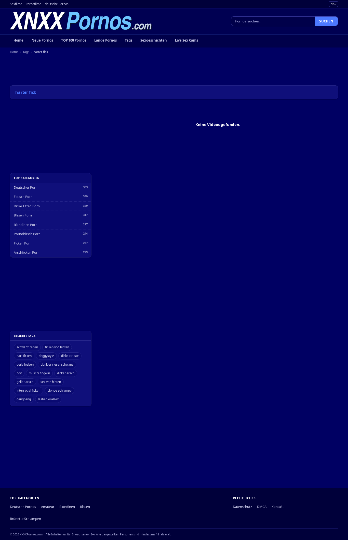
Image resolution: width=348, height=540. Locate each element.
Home (18, 40)
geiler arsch (25, 382)
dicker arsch (65, 373)
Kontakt (278, 506)
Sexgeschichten (153, 40)
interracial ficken (28, 390)
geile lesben (25, 364)
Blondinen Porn (25, 224)
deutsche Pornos (57, 4)
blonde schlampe (59, 390)
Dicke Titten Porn (27, 206)
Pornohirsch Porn (27, 234)
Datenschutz (242, 506)
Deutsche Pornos (23, 506)
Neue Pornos (42, 40)
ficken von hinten (57, 347)
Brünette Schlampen (25, 518)
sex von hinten (51, 382)
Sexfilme (16, 4)
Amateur (47, 506)
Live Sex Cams (186, 40)
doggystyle (46, 356)
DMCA (261, 506)
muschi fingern (39, 373)
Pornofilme (33, 4)
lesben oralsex (48, 399)
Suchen (326, 21)
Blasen (85, 506)
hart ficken (24, 356)
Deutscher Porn (25, 187)
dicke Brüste (70, 356)
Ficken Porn (23, 243)
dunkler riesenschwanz (57, 364)
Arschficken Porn (26, 252)
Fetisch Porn (23, 196)
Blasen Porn (23, 215)
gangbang (24, 399)
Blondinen (67, 506)
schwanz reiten (27, 347)
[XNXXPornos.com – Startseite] (81, 21)
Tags (128, 40)
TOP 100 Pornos (73, 40)
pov (19, 373)
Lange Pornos (105, 40)
